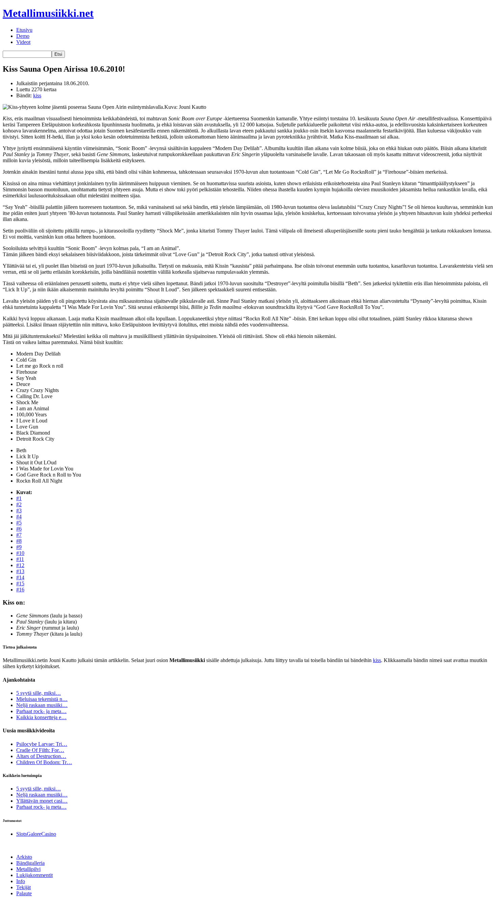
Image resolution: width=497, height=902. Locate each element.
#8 (19, 541)
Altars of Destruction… (41, 756)
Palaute (24, 893)
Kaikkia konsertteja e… (41, 717)
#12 (20, 565)
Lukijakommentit (34, 875)
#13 (20, 571)
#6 (19, 529)
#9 (19, 547)
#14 (20, 577)
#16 (20, 589)
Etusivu (24, 30)
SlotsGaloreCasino (36, 834)
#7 (19, 535)
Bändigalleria (30, 863)
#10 (20, 553)
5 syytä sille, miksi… (38, 693)
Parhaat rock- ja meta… (41, 711)
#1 (19, 498)
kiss (37, 95)
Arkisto (24, 857)
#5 (19, 523)
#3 (19, 510)
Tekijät (23, 887)
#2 (19, 504)
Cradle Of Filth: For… (40, 750)
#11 (20, 559)
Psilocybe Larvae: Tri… (41, 744)
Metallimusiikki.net (48, 13)
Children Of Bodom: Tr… (44, 762)
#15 (20, 583)
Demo (22, 36)
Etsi (58, 54)
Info (20, 881)
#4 (19, 516)
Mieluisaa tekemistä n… (42, 699)
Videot (23, 42)
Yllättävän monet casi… (42, 801)
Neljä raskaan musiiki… (42, 705)
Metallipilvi (28, 869)
